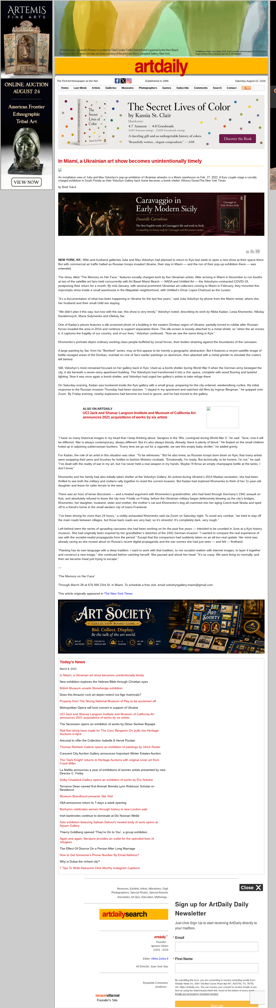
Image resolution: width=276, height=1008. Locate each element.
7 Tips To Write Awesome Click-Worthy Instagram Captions (100, 868)
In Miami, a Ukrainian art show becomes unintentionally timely (102, 675)
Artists (96, 87)
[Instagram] (129, 82)
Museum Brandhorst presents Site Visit (86, 796)
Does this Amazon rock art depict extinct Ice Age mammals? (100, 694)
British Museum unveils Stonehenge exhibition (91, 688)
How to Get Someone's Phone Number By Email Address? (99, 855)
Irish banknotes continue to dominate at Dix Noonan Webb (99, 815)
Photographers (148, 87)
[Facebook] (117, 82)
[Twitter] (123, 82)
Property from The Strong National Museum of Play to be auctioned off (108, 701)
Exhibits (134, 888)
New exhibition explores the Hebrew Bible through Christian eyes (104, 681)
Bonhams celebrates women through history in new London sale (103, 809)
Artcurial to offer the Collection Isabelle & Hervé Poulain (97, 740)
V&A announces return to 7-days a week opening (93, 802)
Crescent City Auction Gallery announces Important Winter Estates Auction (110, 753)
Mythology (160, 897)
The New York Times (118, 593)
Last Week (80, 87)
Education (147, 897)
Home (65, 87)
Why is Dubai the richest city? (80, 861)
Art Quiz (135, 897)
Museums (128, 87)
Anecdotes (123, 897)
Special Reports (158, 892)
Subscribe (182, 87)
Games (166, 87)
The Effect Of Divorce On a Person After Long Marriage (97, 848)
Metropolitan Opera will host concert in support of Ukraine (99, 707)
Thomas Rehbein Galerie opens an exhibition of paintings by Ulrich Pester (110, 747)
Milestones (155, 888)
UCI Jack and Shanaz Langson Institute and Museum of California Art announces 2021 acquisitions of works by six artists (107, 715)
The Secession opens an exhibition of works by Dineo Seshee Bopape (107, 724)
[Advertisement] (215, 690)
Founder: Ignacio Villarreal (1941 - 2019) (161, 946)
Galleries (110, 87)
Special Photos (139, 892)
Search (217, 87)
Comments (201, 87)
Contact (232, 87)
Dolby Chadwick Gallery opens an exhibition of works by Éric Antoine (106, 780)
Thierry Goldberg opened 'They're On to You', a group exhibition (103, 832)
